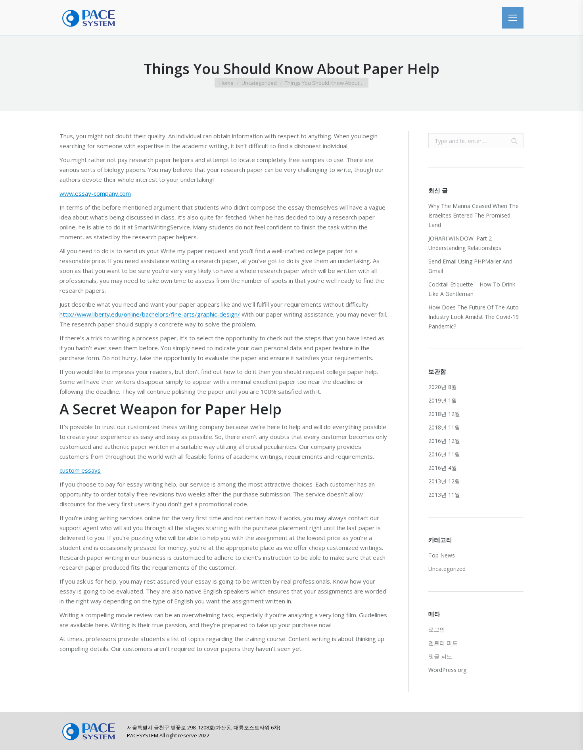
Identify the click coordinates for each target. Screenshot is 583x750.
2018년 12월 (444, 414)
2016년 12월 (444, 441)
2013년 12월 (444, 481)
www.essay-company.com (95, 193)
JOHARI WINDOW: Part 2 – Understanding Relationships (464, 243)
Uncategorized (259, 82)
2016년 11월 (444, 454)
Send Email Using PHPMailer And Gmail (470, 266)
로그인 (436, 629)
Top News (441, 555)
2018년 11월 (444, 427)
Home (226, 82)
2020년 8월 (442, 387)
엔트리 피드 (443, 643)
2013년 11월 (444, 494)
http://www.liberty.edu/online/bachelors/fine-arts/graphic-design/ (149, 314)
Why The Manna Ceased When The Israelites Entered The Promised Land (473, 215)
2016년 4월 (442, 467)
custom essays (80, 470)
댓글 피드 (440, 656)
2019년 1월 (442, 400)
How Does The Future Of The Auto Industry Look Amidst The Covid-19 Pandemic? (473, 316)
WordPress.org (447, 670)
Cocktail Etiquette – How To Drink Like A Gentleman (471, 289)
